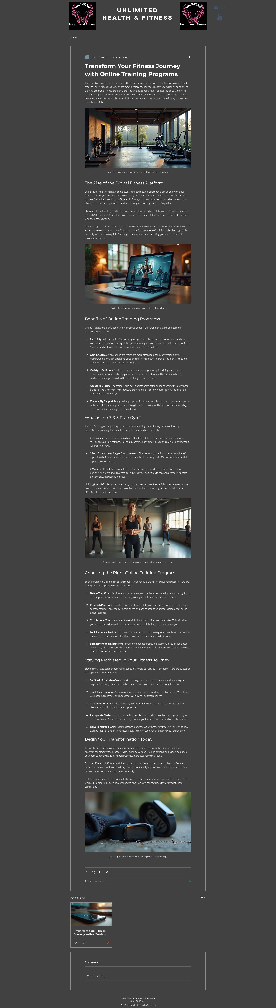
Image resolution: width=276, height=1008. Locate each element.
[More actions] (189, 57)
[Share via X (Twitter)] (93, 872)
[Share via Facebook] (86, 872)
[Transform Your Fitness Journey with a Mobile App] (91, 914)
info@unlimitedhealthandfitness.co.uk (138, 998)
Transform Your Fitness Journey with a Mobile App (90, 932)
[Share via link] (107, 872)
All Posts (74, 37)
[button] (219, 17)
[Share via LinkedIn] (100, 872)
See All (203, 897)
